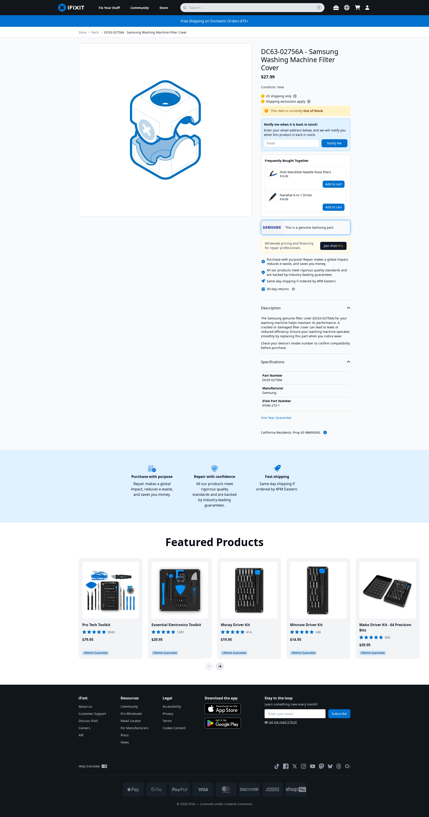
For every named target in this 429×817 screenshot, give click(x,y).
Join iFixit (333, 246)
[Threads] (338, 766)
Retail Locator (131, 721)
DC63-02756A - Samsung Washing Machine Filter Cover (145, 32)
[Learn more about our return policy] (293, 289)
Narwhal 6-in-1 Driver (296, 195)
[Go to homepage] (73, 8)
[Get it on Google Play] (223, 723)
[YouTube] (312, 766)
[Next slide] (220, 666)
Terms (167, 721)
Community (129, 706)
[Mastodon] (321, 766)
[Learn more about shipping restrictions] (295, 96)
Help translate (89, 766)
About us (85, 706)
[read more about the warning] (325, 432)
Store (82, 32)
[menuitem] (109, 7)
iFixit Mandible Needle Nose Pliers (305, 172)
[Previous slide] (209, 666)
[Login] (367, 7)
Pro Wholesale (131, 713)
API (81, 735)
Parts (95, 32)
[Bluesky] (330, 766)
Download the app (221, 698)
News (125, 742)
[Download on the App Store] (223, 708)
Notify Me (334, 143)
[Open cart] (357, 7)
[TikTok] (277, 766)
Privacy (168, 713)
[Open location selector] (346, 7)
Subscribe (339, 713)
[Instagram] (303, 766)
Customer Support (92, 713)
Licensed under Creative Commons (226, 804)
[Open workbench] (336, 7)
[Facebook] (285, 766)
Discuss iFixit (88, 721)
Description (271, 308)
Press (125, 735)
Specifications (272, 361)
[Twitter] (294, 766)
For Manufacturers (135, 728)
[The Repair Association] (347, 766)
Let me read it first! (283, 722)
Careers (84, 728)
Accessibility (172, 706)
